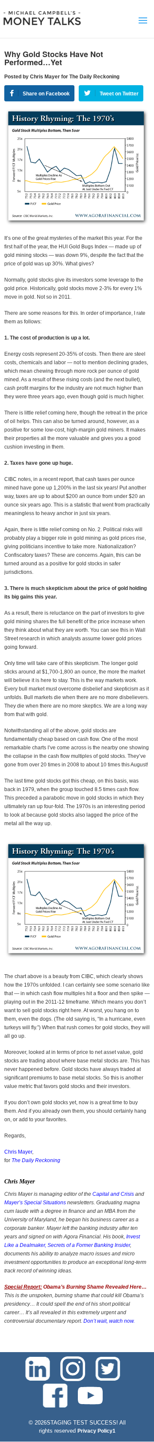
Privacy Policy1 (96, 1431)
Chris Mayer (18, 1152)
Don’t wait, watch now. (109, 1321)
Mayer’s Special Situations (35, 1203)
